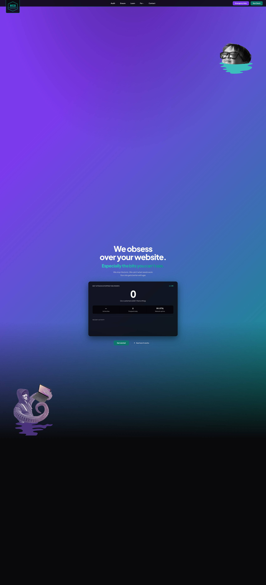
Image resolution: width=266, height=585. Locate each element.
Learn (133, 3)
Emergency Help (241, 3)
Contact (152, 3)
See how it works (142, 343)
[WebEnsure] (13, 6)
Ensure (123, 3)
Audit (113, 3)
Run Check (256, 3)
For (141, 3)
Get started (121, 343)
